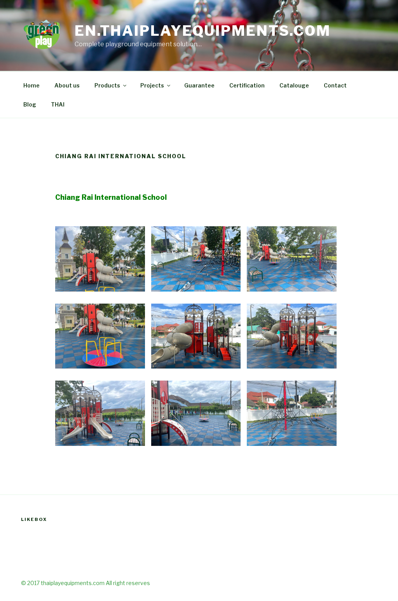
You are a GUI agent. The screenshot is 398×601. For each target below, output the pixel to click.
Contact (335, 85)
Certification (247, 85)
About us (67, 85)
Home (31, 85)
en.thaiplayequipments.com (203, 30)
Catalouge (294, 85)
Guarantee (199, 85)
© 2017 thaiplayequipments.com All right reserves (85, 583)
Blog (29, 104)
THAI (58, 104)
